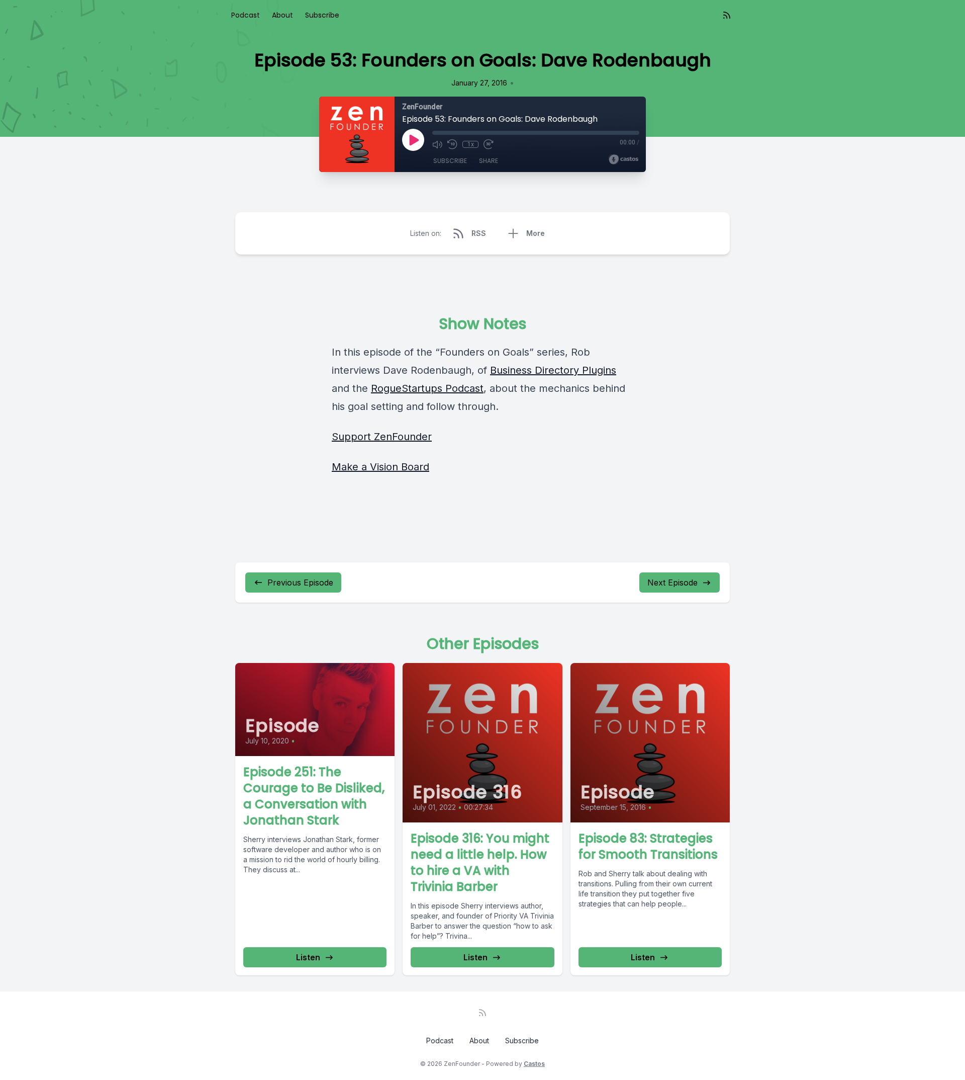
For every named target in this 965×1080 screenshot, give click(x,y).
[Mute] (437, 144)
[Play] (413, 140)
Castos (534, 1063)
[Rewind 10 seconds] (452, 144)
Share (488, 160)
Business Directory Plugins (553, 370)
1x (470, 144)
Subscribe (322, 15)
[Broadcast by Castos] (623, 159)
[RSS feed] (727, 15)
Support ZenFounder (382, 437)
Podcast (245, 15)
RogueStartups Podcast (427, 388)
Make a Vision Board (380, 467)
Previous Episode (300, 582)
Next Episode (672, 582)
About (282, 15)
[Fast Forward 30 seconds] (489, 144)
